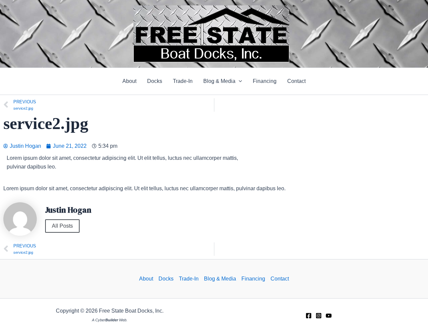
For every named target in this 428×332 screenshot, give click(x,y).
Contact (280, 279)
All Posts (62, 226)
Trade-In (189, 279)
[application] (238, 81)
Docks (166, 279)
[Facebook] (309, 316)
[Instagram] (319, 316)
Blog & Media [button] (220, 279)
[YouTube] (329, 316)
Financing (253, 279)
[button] (222, 81)
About (146, 279)
